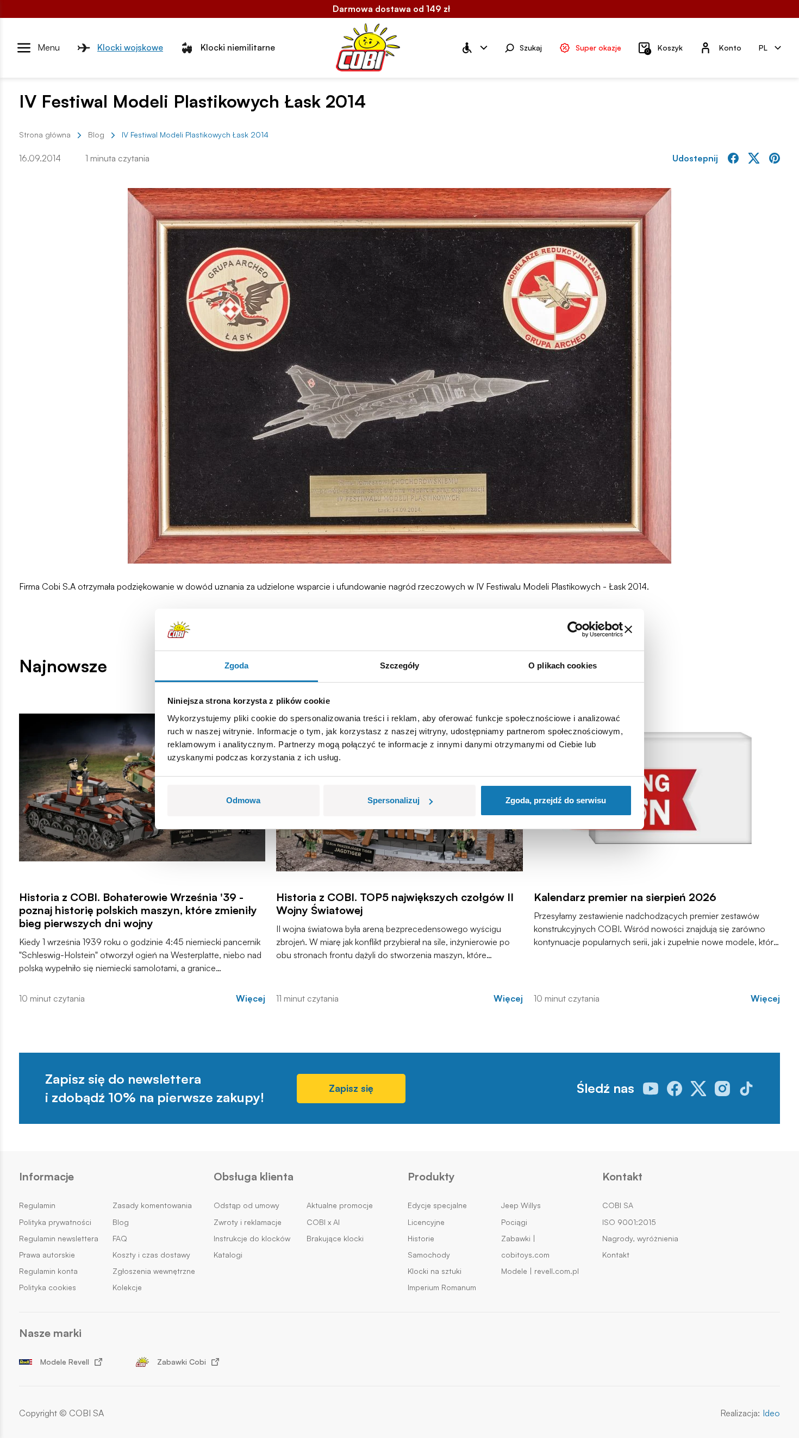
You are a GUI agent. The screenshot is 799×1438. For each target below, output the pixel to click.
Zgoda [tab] (236, 665)
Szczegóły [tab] (400, 665)
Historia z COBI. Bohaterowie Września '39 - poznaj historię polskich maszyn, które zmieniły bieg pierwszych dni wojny (138, 910)
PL (763, 47)
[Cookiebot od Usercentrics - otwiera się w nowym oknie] (575, 630)
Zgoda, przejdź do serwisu (555, 800)
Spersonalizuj (393, 800)
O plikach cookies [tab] (562, 665)
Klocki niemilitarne (238, 47)
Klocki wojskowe (130, 47)
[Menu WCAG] (474, 48)
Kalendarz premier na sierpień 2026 (625, 897)
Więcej (250, 998)
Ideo (771, 1413)
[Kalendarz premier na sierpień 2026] (657, 787)
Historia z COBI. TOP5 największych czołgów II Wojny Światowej (395, 904)
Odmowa (243, 800)
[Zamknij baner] (628, 630)
